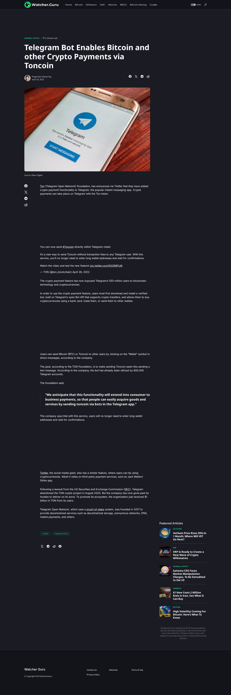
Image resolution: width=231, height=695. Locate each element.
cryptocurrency (61, 533)
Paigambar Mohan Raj (41, 76)
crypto (45, 533)
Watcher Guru (34, 669)
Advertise (113, 670)
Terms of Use (137, 670)
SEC (127, 489)
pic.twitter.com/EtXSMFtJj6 (106, 265)
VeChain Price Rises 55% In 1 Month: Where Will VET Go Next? (189, 536)
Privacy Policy (93, 674)
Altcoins (177, 529)
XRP (174, 547)
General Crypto (31, 38)
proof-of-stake (95, 509)
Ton (42, 186)
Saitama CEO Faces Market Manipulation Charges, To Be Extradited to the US (189, 575)
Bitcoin (176, 607)
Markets (177, 588)
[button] (195, 4)
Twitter (44, 472)
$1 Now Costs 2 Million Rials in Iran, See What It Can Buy (188, 595)
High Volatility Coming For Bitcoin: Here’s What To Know (189, 614)
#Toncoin (68, 246)
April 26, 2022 (81, 272)
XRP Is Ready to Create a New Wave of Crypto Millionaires (188, 555)
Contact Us (92, 670)
